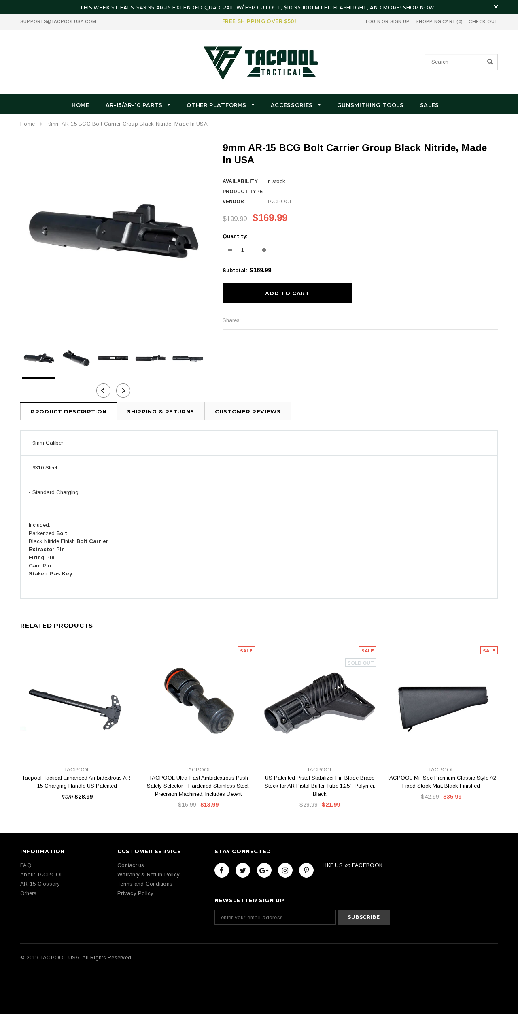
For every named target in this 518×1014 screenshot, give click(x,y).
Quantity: (235, 236)
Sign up (400, 21)
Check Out (483, 21)
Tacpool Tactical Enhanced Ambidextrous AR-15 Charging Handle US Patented (77, 782)
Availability (240, 181)
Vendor (233, 202)
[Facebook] (221, 870)
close (496, 7)
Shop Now (419, 7)
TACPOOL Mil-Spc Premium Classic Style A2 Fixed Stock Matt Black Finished (441, 782)
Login (373, 21)
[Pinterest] (306, 870)
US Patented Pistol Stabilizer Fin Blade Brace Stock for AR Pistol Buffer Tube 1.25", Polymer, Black (320, 786)
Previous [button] (103, 390)
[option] (113, 235)
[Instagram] (285, 870)
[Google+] (264, 870)
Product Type (243, 191)
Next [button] (123, 390)
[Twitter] (243, 870)
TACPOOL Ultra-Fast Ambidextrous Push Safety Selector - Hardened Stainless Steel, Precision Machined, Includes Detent (198, 786)
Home (27, 124)
